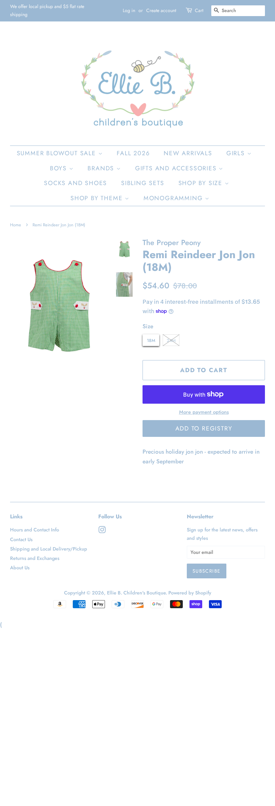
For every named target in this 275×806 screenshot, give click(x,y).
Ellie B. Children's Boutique (136, 592)
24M (171, 340)
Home (15, 225)
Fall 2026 (133, 153)
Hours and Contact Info (34, 529)
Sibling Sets (142, 183)
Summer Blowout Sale (57, 153)
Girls (236, 153)
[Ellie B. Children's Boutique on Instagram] (102, 531)
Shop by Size (201, 183)
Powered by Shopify (189, 592)
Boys (59, 168)
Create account (161, 10)
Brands (102, 168)
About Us (20, 567)
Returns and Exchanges (34, 558)
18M (151, 340)
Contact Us (21, 539)
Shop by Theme (97, 198)
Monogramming (174, 198)
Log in (129, 10)
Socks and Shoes (75, 183)
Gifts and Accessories (177, 168)
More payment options (204, 412)
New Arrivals (188, 153)
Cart (199, 10)
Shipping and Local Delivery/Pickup (48, 548)
